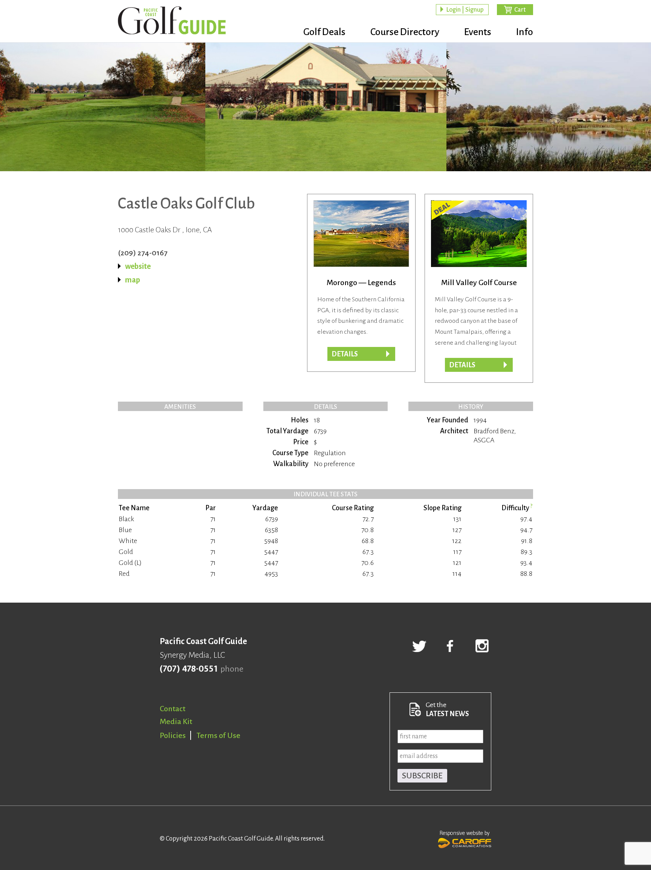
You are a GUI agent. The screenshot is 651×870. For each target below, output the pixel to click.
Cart (520, 9)
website (138, 266)
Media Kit (176, 721)
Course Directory (404, 32)
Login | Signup (465, 9)
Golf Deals (324, 32)
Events (477, 32)
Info (524, 32)
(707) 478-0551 (188, 669)
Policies (173, 735)
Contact (172, 708)
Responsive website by (465, 833)
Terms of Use (218, 735)
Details (345, 354)
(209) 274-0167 (142, 253)
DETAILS (462, 365)
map (132, 280)
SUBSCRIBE (422, 775)
